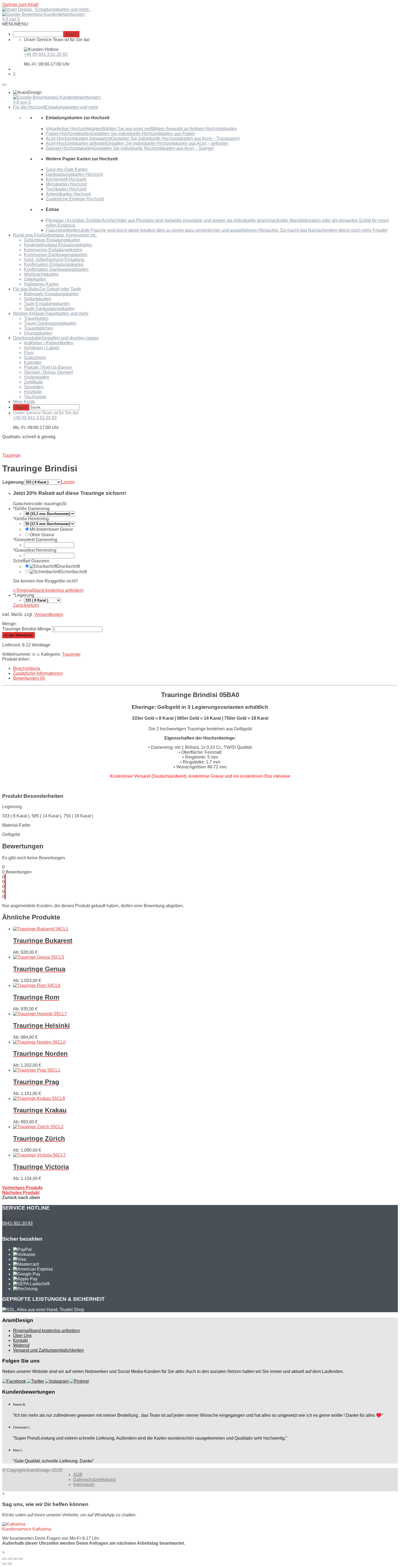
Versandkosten (48, 614)
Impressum (83, 1484)
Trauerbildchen (38, 328)
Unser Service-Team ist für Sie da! (46, 412)
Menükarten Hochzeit (66, 184)
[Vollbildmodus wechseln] (15, 1559)
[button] (15, 24)
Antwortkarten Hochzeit (68, 194)
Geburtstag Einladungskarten (52, 240)
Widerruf (21, 1345)
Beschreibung (26, 668)
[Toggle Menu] (4, 84)
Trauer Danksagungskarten (50, 323)
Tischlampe (35, 396)
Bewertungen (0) (29, 678)
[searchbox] (38, 34)
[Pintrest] (79, 1381)
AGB (77, 1474)
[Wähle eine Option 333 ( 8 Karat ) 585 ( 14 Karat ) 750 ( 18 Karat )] (42, 600)
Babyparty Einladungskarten (51, 294)
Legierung (13, 482)
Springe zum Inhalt (20, 4)
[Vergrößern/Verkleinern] (21, 1559)
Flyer (29, 352)
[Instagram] (57, 1381)
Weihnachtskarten (41, 274)
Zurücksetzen (26, 605)
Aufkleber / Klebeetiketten (48, 343)
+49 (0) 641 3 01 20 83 (45, 54)
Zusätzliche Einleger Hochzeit (75, 199)
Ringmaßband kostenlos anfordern (46, 1330)
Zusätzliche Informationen (38, 673)
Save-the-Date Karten (67, 169)
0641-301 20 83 (17, 1223)
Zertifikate (33, 382)
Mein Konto (24, 401)
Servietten (34, 387)
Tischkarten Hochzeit (66, 189)
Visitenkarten (36, 377)
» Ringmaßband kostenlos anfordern (48, 590)
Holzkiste (33, 392)
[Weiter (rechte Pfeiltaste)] (10, 1564)
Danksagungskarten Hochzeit (74, 174)
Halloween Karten (41, 284)
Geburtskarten (37, 298)
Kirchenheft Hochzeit (66, 179)
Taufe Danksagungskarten (49, 308)
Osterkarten (35, 279)
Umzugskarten (38, 333)
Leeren (68, 482)
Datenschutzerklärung (94, 1479)
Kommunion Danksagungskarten (55, 254)
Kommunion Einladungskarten (53, 249)
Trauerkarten (36, 318)
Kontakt (20, 1340)
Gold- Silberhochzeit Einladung (54, 259)
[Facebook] (14, 1381)
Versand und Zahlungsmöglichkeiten (48, 1350)
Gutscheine (35, 357)
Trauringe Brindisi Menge (26, 629)
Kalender (33, 362)
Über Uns (22, 1335)
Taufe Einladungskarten (47, 303)
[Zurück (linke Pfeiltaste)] (4, 1564)
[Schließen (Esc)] (4, 1559)
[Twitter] (35, 1381)
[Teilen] (10, 1559)
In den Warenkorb (18, 635)
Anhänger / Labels (41, 347)
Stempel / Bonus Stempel (48, 372)
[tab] (205, 668)
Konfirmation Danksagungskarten (56, 269)
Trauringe (71, 654)
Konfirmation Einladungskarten (54, 264)
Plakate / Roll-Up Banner (48, 367)
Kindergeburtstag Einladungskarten (58, 245)
